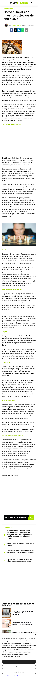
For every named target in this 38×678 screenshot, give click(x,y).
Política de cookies (11, 675)
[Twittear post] (15, 30)
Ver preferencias (19, 672)
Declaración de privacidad (23, 675)
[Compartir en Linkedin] (19, 30)
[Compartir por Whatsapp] (22, 30)
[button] (35, 635)
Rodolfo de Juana (16, 25)
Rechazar (19, 667)
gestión (16, 475)
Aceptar (19, 662)
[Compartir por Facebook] (11, 30)
